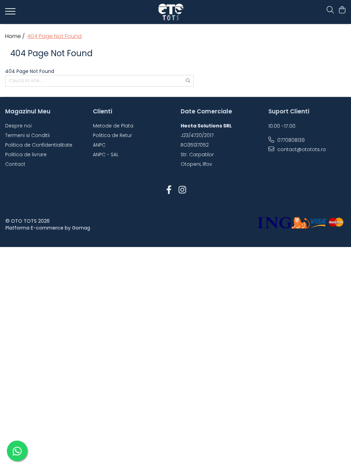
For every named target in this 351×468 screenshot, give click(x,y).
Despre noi (18, 125)
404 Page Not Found (54, 36)
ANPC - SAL (106, 154)
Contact (15, 164)
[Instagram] (182, 190)
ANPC (99, 144)
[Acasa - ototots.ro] (176, 12)
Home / (15, 36)
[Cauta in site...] (330, 10)
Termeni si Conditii (27, 135)
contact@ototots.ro (301, 149)
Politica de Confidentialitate (38, 144)
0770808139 (290, 140)
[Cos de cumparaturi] (342, 10)
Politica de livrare (26, 154)
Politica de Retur (112, 135)
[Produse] (11, 13)
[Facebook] (169, 190)
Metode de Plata (113, 125)
